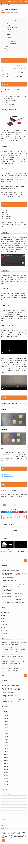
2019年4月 (5, 778)
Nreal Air (8, 31)
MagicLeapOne (5, 654)
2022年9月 (5, 721)
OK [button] (3, 840)
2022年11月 (5, 718)
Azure (4, 615)
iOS (16, 651)
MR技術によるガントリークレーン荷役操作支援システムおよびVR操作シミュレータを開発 (14, 585)
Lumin (20, 651)
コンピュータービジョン (7, 668)
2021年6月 (5, 748)
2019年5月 (5, 775)
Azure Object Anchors (13, 644)
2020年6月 (5, 757)
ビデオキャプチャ (10, 41)
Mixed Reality (18, 654)
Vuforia (8, 666)
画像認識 (8, 36)
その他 (6, 46)
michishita (14, 530)
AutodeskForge (18, 642)
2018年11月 (5, 784)
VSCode (3, 666)
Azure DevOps (4, 644)
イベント (5, 627)
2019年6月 (5, 772)
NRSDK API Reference (7, 476)
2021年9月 (5, 739)
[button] (26, 2)
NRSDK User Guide (6, 474)
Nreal (4, 12)
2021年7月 (5, 745)
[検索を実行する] (25, 560)
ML (22, 654)
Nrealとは (7, 25)
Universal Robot (5, 663)
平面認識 (8, 38)
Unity (23, 661)
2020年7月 (5, 754)
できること (7, 34)
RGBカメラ (9, 39)
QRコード (10, 658)
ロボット (3, 670)
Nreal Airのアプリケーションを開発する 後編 (12, 593)
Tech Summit (13, 661)
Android (12, 642)
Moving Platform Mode (6, 656)
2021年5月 (5, 751)
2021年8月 (5, 742)
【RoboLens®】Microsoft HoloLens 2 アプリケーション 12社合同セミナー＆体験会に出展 (14, 573)
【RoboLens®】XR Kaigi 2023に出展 (10, 570)
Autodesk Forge (6, 612)
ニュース (5, 633)
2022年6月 (5, 727)
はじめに (6, 23)
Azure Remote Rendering (7, 647)
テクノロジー (6, 630)
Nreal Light (9, 29)
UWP (20, 663)
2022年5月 (5, 730)
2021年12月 (5, 736)
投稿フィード (4, 825)
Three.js (18, 661)
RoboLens (5, 624)
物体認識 (15, 670)
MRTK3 (14, 656)
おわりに (6, 50)
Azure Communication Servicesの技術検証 (11, 599)
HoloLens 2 (22, 649)
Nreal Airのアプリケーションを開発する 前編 (12, 596)
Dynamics (7, 649)
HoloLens (5, 618)
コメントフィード (5, 827)
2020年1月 (5, 763)
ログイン (3, 824)
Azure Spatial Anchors (18, 647)
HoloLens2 (4, 651)
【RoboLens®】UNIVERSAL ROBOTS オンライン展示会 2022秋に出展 (14, 581)
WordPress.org (4, 828)
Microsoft (11, 654)
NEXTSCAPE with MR (14, 2)
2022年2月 (5, 733)
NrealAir (23, 656)
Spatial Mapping (5, 661)
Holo (12, 649)
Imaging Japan (11, 651)
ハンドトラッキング (11, 43)
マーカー (22, 668)
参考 (5, 48)
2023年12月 (5, 715)
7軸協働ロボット (5, 642)
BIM (2, 649)
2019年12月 (5, 766)
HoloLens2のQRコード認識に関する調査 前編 (13, 602)
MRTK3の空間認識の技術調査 (9, 577)
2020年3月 (5, 760)
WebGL (13, 666)
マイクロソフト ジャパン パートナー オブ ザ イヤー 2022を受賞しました (14, 590)
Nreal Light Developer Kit (12, 27)
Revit (15, 658)
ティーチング (16, 668)
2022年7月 (5, 724)
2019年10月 (5, 769)
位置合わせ (9, 670)
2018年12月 (5, 781)
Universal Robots (13, 663)
